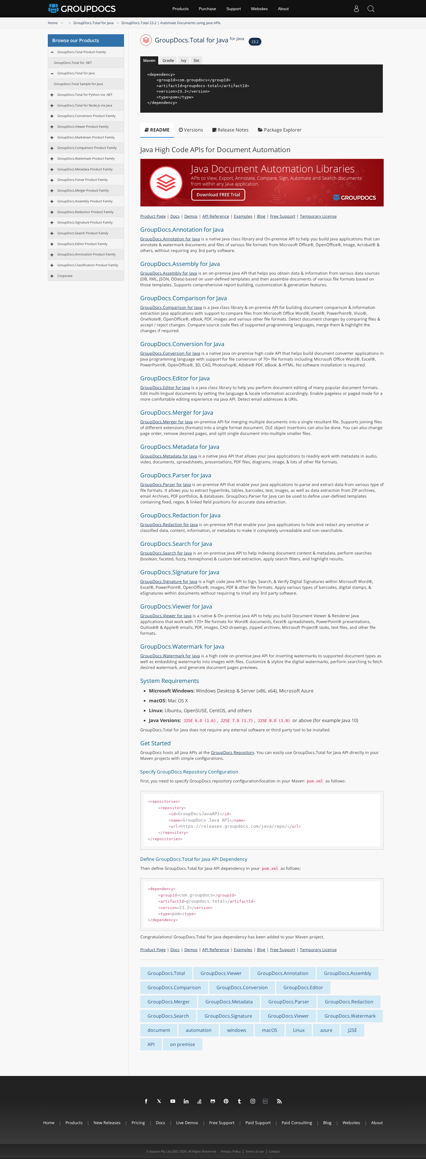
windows (236, 1030)
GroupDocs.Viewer (221, 973)
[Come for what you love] (239, 1101)
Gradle (168, 60)
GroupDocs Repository (232, 752)
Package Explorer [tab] (282, 130)
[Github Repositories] (213, 1101)
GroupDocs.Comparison (174, 987)
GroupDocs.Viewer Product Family (83, 126)
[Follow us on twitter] (159, 1101)
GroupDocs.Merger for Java (166, 421)
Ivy (183, 60)
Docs (175, 216)
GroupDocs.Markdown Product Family (86, 137)
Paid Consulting (297, 1122)
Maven (149, 60)
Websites (259, 8)
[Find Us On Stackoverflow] (199, 1101)
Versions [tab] (193, 130)
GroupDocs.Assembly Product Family (85, 201)
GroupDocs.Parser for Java (165, 484)
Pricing (138, 1122)
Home (53, 22)
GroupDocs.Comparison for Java (171, 307)
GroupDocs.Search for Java (166, 553)
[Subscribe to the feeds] (279, 1101)
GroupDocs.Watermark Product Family (86, 158)
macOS (269, 1030)
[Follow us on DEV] (266, 1101)
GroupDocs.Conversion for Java (170, 353)
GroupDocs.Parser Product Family (82, 179)
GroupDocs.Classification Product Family (87, 265)
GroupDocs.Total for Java (93, 22)
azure (326, 1030)
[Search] (371, 8)
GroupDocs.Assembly (347, 973)
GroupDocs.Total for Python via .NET (84, 94)
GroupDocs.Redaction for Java (169, 524)
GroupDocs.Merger (169, 1001)
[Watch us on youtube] (173, 1101)
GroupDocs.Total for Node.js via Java (84, 105)
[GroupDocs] (82, 8)
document (159, 1030)
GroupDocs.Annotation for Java (170, 239)
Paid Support (258, 1122)
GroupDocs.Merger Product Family (83, 190)
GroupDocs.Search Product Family (82, 233)
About (283, 8)
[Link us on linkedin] (186, 1101)
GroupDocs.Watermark (350, 1016)
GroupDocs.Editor (303, 987)
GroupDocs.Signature (228, 1016)
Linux (299, 1030)
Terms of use (254, 1151)
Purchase (207, 8)
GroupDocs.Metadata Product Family (85, 169)
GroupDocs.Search (168, 1016)
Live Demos (187, 1122)
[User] (356, 8)
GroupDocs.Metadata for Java (168, 456)
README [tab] (159, 130)
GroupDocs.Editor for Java (165, 387)
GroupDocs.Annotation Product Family (86, 254)
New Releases (107, 1122)
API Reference (215, 216)
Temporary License (318, 216)
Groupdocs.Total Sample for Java (78, 84)
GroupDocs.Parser (288, 1001)
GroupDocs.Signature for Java (168, 581)
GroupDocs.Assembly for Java (168, 273)
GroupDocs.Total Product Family (81, 52)
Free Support (282, 216)
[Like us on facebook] (146, 1101)
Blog (261, 216)
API (151, 1044)
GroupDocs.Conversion (242, 987)
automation (199, 1030)
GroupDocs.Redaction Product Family (85, 212)
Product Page (153, 216)
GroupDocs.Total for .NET (73, 62)
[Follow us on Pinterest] (226, 1101)
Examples (243, 216)
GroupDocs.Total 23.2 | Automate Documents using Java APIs (171, 22)
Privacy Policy (231, 1151)
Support (233, 8)
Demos (191, 216)
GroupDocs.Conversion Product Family (86, 116)
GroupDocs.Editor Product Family (82, 244)
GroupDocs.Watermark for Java (170, 655)
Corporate (64, 275)
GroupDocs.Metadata (229, 1001)
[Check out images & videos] (253, 1101)
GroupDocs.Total (166, 973)
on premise (182, 1044)
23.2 (255, 41)
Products (180, 8)
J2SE (352, 1030)
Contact (274, 1151)
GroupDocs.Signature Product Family (85, 222)
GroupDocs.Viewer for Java (166, 615)
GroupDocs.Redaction (349, 1001)
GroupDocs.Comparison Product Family (87, 147)
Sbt (196, 60)
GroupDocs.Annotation (282, 973)
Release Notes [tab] (232, 130)
